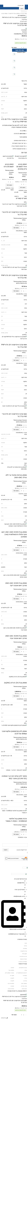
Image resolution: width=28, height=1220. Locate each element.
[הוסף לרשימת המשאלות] (21, 1018)
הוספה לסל (14, 47)
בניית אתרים (3, 1017)
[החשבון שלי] (1, 7)
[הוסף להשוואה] (25, 1018)
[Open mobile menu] (26, 7)
